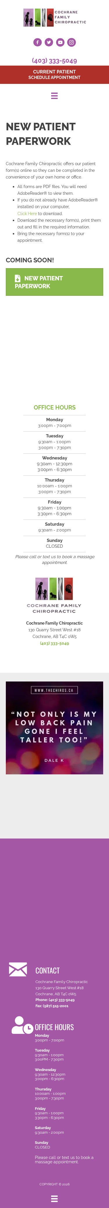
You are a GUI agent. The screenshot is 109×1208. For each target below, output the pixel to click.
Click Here (27, 213)
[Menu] (54, 96)
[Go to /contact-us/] (57, 984)
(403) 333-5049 (54, 60)
